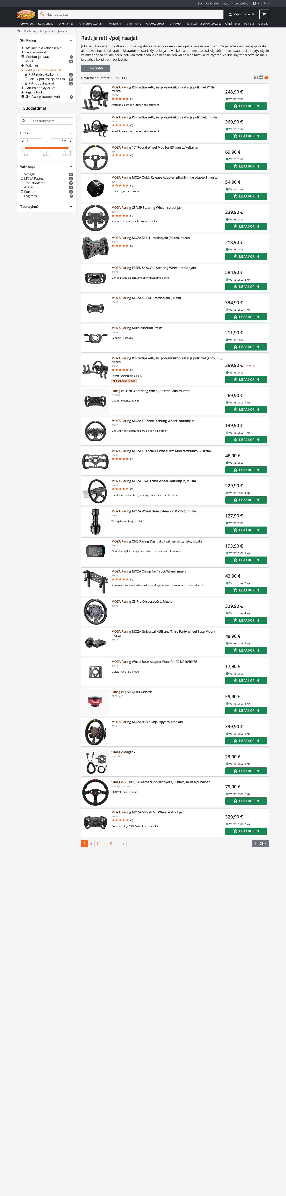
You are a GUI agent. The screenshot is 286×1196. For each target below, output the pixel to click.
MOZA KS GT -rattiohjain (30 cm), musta (150, 238)
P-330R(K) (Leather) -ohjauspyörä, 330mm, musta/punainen (160, 782)
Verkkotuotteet (154, 23)
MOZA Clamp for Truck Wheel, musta (148, 571)
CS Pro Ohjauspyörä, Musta (141, 601)
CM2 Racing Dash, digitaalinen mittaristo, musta (156, 541)
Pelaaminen (115, 23)
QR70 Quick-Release (132, 692)
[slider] (22, 148)
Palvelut (249, 23)
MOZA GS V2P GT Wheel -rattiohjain (147, 812)
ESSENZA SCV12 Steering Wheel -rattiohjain (153, 268)
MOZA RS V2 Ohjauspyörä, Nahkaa (147, 722)
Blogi (200, 3)
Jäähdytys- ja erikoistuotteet (203, 23)
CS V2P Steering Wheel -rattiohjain (146, 207)
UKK (209, 3)
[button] (255, 3)
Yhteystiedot (239, 3)
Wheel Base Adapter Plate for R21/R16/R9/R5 (154, 662)
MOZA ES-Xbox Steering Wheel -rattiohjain (152, 421)
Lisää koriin (246, 106)
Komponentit (46, 23)
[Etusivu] (26, 14)
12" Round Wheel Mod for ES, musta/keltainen (155, 147)
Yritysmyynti (221, 3)
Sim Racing (134, 23)
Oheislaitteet (67, 23)
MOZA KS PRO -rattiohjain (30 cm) (146, 298)
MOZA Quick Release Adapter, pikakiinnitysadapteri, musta (164, 177)
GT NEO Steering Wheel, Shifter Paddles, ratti (150, 391)
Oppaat (263, 23)
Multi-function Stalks (136, 328)
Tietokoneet (26, 23)
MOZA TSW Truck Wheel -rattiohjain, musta (153, 481)
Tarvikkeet (174, 23)
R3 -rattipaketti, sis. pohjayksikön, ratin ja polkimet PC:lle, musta (163, 89)
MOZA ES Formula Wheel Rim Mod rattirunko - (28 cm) (161, 451)
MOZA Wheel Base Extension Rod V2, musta (153, 511)
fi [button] (265, 3)
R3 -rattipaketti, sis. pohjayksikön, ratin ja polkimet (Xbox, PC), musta (166, 360)
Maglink (123, 752)
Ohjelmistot (232, 23)
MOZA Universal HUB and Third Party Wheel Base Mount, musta (163, 633)
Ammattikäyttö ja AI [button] (91, 23)
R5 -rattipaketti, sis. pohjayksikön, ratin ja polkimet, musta (164, 117)
